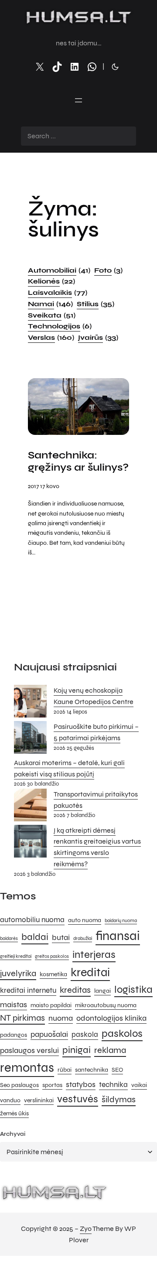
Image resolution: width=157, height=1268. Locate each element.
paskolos (122, 1033)
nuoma (60, 1018)
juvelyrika (18, 973)
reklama (110, 1050)
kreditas (75, 989)
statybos (81, 1084)
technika (113, 1084)
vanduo (10, 1100)
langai (102, 991)
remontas (27, 1067)
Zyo (86, 1228)
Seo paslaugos (19, 1085)
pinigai (76, 1050)
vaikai (139, 1085)
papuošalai (49, 1034)
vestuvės (77, 1099)
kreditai (90, 972)
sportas (52, 1085)
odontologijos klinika (111, 1018)
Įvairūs (98, 337)
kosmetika (53, 974)
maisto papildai (51, 1005)
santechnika (91, 1069)
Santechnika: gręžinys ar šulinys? (78, 461)
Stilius (95, 304)
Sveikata (51, 315)
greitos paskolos (52, 956)
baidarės (9, 938)
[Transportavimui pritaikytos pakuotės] (30, 807)
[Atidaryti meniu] (78, 100)
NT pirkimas (22, 1017)
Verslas (51, 337)
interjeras (94, 954)
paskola (85, 1034)
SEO (117, 1069)
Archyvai (12, 1134)
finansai (118, 935)
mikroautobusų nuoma (106, 1005)
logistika (133, 989)
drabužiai (82, 938)
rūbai (65, 1069)
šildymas (119, 1099)
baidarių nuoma (121, 920)
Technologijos (60, 326)
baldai (34, 937)
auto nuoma (84, 920)
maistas (13, 1004)
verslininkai (39, 1100)
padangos (13, 1035)
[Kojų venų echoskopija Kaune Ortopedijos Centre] (30, 703)
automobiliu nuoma (32, 920)
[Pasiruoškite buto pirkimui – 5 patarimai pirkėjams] (30, 739)
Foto (108, 270)
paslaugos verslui (29, 1050)
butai (61, 937)
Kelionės (51, 281)
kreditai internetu (28, 990)
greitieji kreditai (15, 956)
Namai (50, 304)
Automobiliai (59, 270)
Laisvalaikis (57, 292)
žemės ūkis (14, 1113)
